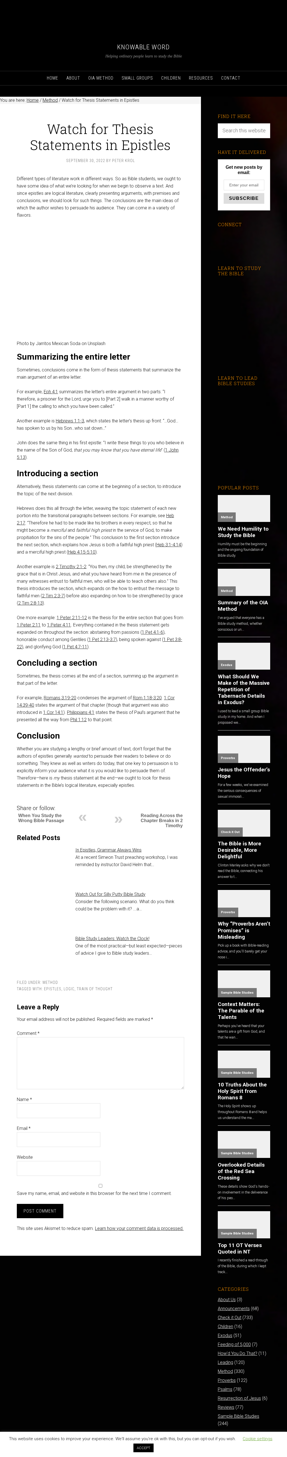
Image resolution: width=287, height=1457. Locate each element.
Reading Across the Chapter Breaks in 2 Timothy (162, 820)
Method (50, 982)
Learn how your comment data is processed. (139, 1228)
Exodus (226, 665)
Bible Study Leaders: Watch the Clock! (112, 938)
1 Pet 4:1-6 (152, 632)
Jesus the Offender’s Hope (244, 772)
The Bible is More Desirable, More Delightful (239, 850)
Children (225, 1326)
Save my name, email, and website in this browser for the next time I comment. (94, 1193)
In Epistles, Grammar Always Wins (108, 850)
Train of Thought (95, 989)
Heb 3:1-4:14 (168, 544)
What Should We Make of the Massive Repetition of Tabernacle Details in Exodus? (244, 689)
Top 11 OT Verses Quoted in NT (240, 1248)
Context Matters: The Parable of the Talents (241, 1010)
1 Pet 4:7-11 (75, 646)
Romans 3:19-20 (60, 697)
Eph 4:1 (51, 391)
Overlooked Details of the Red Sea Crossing (241, 1171)
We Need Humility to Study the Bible (243, 532)
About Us (227, 1299)
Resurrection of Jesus (239, 1398)
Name (24, 1099)
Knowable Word (143, 47)
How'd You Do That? (237, 1353)
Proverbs (228, 758)
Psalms (225, 1389)
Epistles (52, 989)
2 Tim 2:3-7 (53, 595)
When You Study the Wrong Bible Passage (41, 818)
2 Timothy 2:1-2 (71, 566)
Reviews (226, 1407)
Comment (28, 1033)
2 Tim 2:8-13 (30, 603)
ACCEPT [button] (143, 1448)
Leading (225, 1362)
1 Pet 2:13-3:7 (102, 639)
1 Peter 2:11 (29, 625)
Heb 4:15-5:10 (81, 552)
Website (25, 1157)
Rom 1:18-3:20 (147, 697)
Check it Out (230, 832)
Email (24, 1128)
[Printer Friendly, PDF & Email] (26, 800)
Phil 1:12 (78, 719)
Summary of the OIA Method (243, 605)
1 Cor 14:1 (53, 712)
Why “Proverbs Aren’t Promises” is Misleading (244, 930)
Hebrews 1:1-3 (70, 421)
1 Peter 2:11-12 (72, 617)
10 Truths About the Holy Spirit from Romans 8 (242, 1091)
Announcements (234, 1308)
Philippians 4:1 (80, 712)
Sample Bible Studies (237, 993)
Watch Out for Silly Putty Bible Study (110, 894)
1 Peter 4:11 (59, 625)
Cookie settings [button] (257, 1438)
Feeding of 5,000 (234, 1344)
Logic (69, 989)
